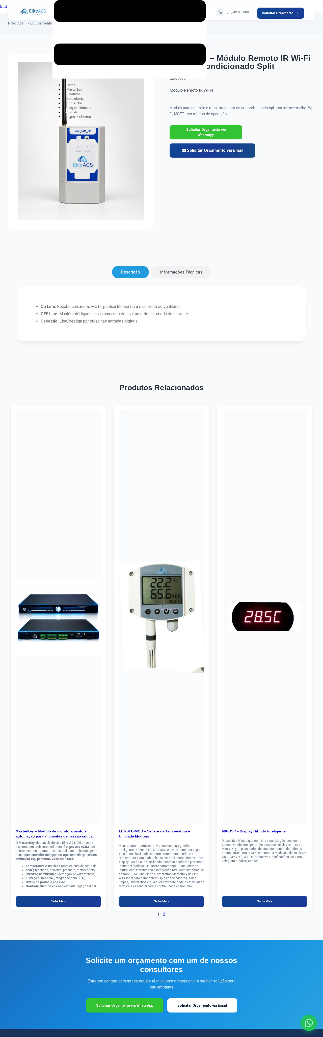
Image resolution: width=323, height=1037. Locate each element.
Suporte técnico (78, 117)
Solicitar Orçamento (277, 13)
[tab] (130, 272)
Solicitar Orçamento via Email (202, 1005)
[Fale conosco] (309, 1023)
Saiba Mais (58, 901)
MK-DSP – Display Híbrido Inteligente (254, 831)
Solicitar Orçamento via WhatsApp (206, 132)
